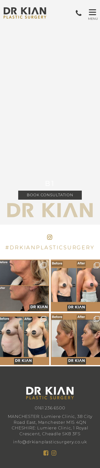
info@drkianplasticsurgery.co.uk (50, 441)
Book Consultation (50, 195)
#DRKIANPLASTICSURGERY (50, 247)
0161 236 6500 (50, 407)
